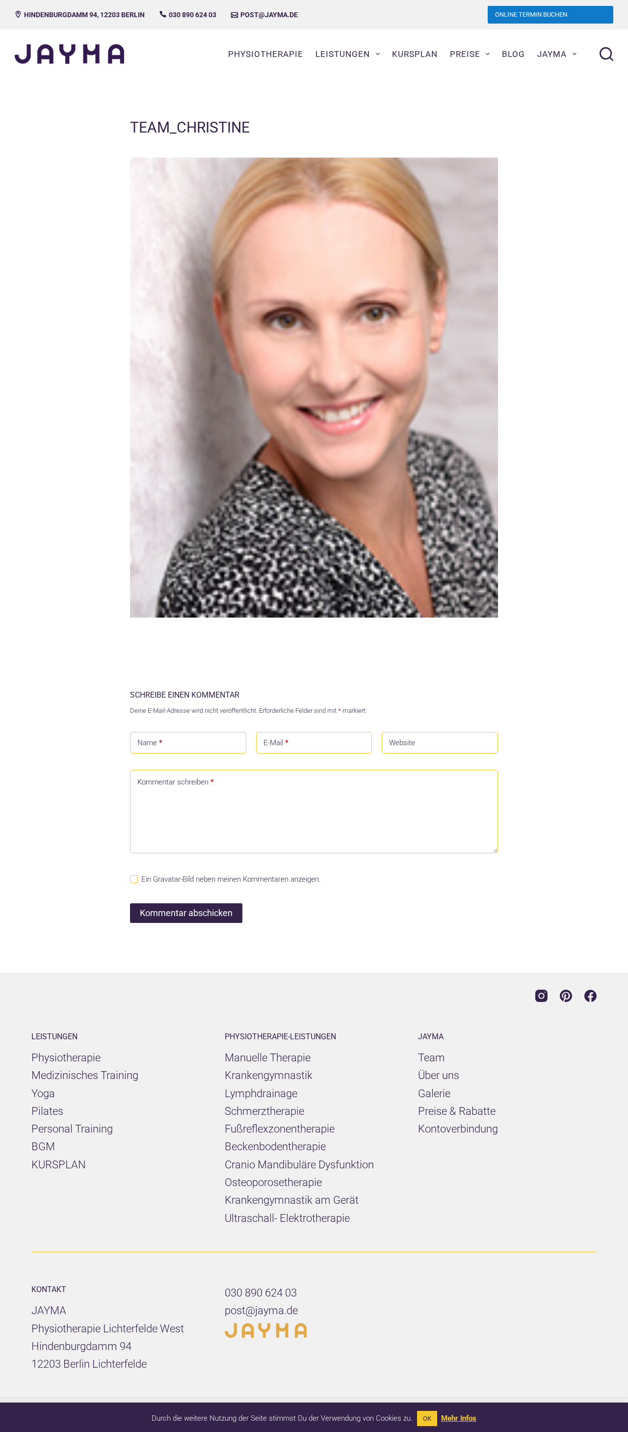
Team (431, 1058)
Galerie (434, 1093)
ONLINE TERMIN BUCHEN (531, 14)
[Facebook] (590, 996)
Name (149, 742)
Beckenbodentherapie (275, 1146)
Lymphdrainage (261, 1093)
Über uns (438, 1075)
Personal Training (72, 1129)
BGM (43, 1146)
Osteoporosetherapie (273, 1182)
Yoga (43, 1093)
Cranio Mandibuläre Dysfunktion (299, 1165)
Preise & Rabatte (457, 1111)
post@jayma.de (264, 15)
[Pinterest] (566, 996)
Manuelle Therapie (268, 1058)
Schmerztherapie (264, 1111)
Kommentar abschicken (186, 913)
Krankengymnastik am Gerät (292, 1200)
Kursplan (415, 54)
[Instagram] (541, 996)
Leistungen (342, 54)
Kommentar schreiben (175, 782)
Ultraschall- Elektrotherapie (287, 1218)
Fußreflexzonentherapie (280, 1129)
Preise (465, 54)
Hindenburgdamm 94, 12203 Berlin (80, 15)
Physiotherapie (265, 54)
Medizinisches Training (84, 1075)
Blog (513, 54)
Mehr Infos (458, 1418)
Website (402, 742)
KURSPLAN (58, 1165)
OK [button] (427, 1418)
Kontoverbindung (458, 1129)
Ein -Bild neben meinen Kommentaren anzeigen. (231, 879)
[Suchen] (606, 54)
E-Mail (275, 742)
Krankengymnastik (269, 1075)
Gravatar (167, 879)
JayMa (552, 54)
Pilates (47, 1111)
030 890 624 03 (187, 15)
